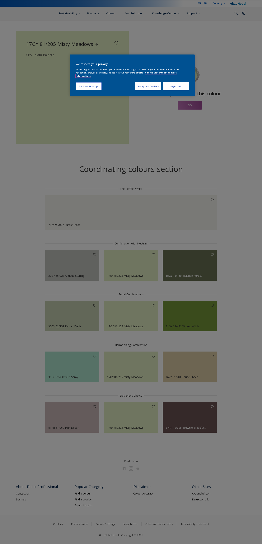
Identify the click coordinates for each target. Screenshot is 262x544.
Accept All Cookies (148, 86)
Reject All (176, 86)
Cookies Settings (88, 86)
